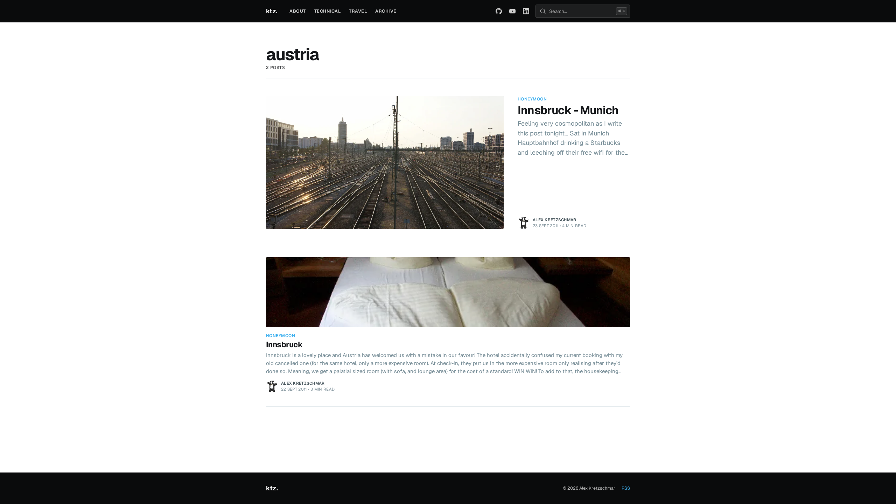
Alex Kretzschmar (554, 219)
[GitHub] (498, 11)
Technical (327, 11)
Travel (358, 11)
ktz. (271, 11)
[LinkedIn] (526, 11)
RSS (626, 488)
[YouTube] (512, 11)
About (297, 11)
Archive (386, 11)
